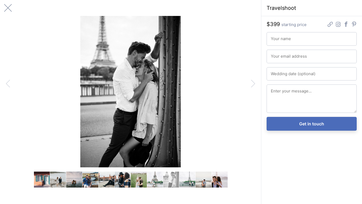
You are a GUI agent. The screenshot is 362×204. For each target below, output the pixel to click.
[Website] (330, 25)
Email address (281, 54)
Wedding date (281, 71)
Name (275, 36)
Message (277, 89)
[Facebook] (346, 25)
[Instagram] (338, 25)
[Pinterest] (354, 25)
